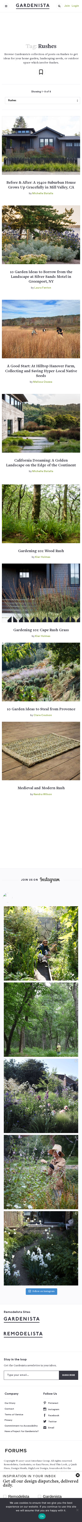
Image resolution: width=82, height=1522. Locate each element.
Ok (42, 1516)
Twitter (52, 1421)
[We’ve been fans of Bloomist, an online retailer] (41, 943)
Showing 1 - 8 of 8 (41, 92)
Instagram (53, 1409)
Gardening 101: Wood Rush (41, 551)
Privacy (8, 1420)
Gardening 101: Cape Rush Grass (41, 630)
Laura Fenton (42, 287)
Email (51, 1428)
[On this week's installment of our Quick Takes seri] (41, 1172)
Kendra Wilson (43, 794)
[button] (59, 6)
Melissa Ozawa (42, 382)
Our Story (10, 1403)
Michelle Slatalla (42, 193)
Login (75, 6)
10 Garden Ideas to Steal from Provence (41, 709)
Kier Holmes (42, 557)
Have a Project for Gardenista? (22, 1431)
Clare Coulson (43, 715)
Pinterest (53, 1403)
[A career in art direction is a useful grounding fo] (41, 1248)
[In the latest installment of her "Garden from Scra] (41, 1096)
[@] (13, 897)
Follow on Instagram (43, 1291)
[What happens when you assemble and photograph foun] (41, 1019)
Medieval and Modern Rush (41, 788)
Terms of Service (14, 1414)
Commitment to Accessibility (21, 1426)
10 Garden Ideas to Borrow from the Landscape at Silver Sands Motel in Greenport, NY (41, 277)
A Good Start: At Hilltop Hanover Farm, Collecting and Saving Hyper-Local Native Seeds (41, 371)
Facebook (53, 1415)
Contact (9, 1409)
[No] (77, 1510)
